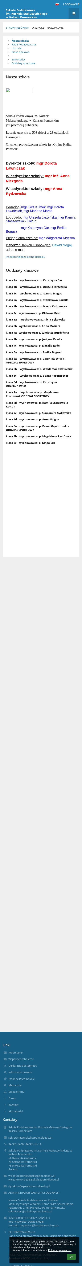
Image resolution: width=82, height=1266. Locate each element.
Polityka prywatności (21, 1078)
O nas (12, 1098)
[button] (57, 4)
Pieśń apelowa (20, 52)
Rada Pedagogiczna (24, 44)
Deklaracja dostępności (22, 1065)
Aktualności (15, 1111)
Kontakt (13, 1105)
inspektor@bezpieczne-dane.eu (25, 257)
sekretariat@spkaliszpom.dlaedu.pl (30, 1137)
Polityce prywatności (59, 1250)
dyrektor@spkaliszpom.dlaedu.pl (29, 1186)
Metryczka (14, 1085)
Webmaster (15, 1052)
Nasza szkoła (20, 41)
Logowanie (71, 4)
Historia (16, 48)
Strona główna (17, 27)
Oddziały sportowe (23, 63)
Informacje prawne (20, 1072)
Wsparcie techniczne (21, 1059)
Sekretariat (18, 59)
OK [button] (71, 1256)
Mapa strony (16, 1092)
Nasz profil (55, 27)
